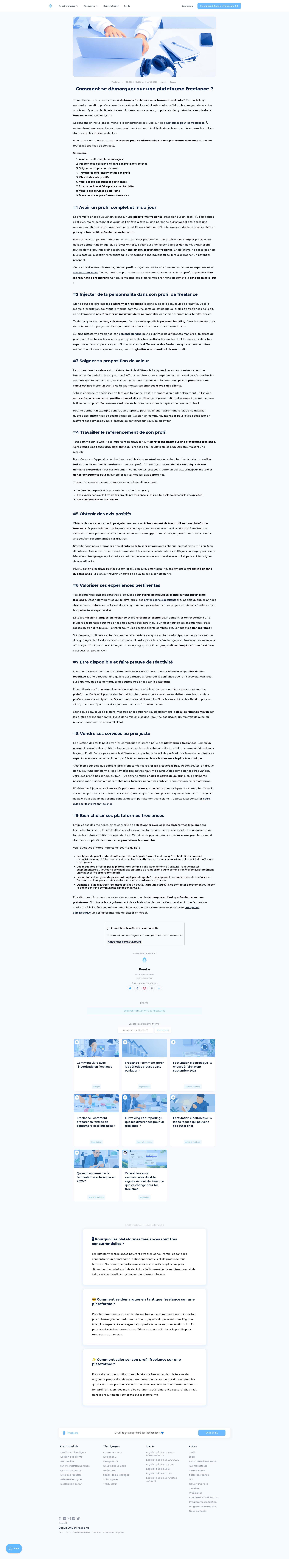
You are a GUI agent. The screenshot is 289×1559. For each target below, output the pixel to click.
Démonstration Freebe (202, 1461)
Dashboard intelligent (73, 1452)
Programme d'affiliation (203, 1501)
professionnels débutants (160, 600)
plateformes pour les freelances (184, 122)
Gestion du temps (70, 1470)
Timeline (194, 1488)
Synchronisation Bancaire (75, 1465)
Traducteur (110, 1483)
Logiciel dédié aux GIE (159, 1473)
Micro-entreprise (199, 1474)
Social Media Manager (116, 1474)
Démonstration (111, 6)
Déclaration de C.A (71, 1483)
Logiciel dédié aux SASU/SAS (162, 1459)
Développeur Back (114, 1465)
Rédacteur (109, 1470)
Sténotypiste (110, 1479)
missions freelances (85, 272)
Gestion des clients (71, 1456)
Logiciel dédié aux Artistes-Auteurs (162, 1479)
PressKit (63, 1523)
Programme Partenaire (202, 1506)
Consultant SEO (112, 1452)
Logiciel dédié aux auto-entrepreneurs (160, 1454)
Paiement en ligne (71, 1479)
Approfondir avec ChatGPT (124, 941)
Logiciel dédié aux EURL (160, 1464)
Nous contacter (198, 1511)
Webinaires (195, 1492)
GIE (191, 1479)
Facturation (67, 1461)
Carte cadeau (197, 1470)
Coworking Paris (198, 1483)
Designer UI (110, 1456)
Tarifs (127, 6)
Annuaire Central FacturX (204, 1497)
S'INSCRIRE (212, 1433)
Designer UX (110, 1461)
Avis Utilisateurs (198, 1465)
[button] (69, 6)
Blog (192, 1456)
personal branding (130, 334)
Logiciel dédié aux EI (158, 1468)
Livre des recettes (70, 1474)
